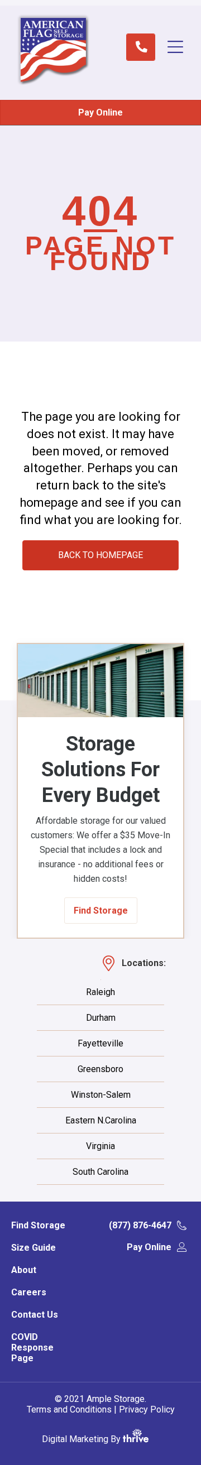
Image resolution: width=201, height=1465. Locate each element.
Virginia (100, 1146)
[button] (100, 910)
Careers (28, 1292)
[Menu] (181, 47)
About (23, 1270)
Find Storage (38, 1225)
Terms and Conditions (69, 1409)
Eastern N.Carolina (100, 1120)
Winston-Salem (101, 1095)
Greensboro (100, 1069)
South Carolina (100, 1172)
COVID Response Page (32, 1347)
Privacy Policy (147, 1409)
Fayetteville (100, 1043)
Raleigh (100, 992)
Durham (101, 1018)
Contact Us (34, 1314)
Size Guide (33, 1247)
